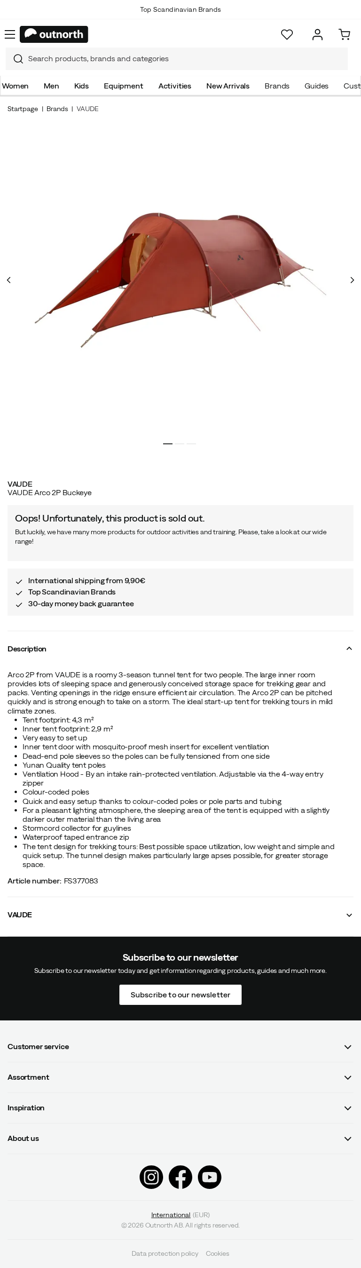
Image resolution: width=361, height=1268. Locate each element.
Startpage (23, 108)
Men (51, 85)
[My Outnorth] (318, 35)
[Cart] (344, 35)
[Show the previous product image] (9, 280)
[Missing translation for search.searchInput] (15, 59)
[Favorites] (287, 35)
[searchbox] (186, 59)
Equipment (123, 85)
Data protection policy (165, 1254)
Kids (81, 85)
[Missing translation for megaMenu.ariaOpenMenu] (10, 34)
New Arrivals (228, 85)
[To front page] (54, 34)
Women (15, 85)
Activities (174, 85)
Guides (317, 85)
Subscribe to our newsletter (180, 994)
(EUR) (180, 1215)
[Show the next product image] (352, 280)
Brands (277, 85)
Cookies (217, 1254)
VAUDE (87, 108)
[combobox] (177, 59)
